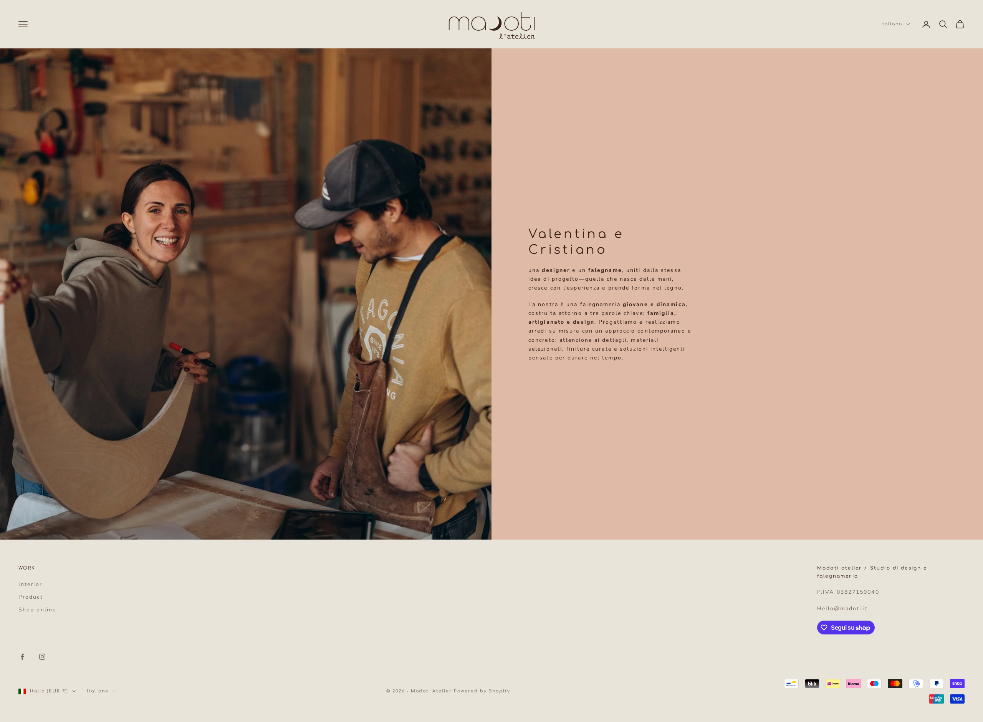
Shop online (37, 609)
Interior (30, 584)
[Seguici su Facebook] (22, 657)
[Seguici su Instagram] (42, 657)
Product (30, 597)
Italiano (891, 24)
